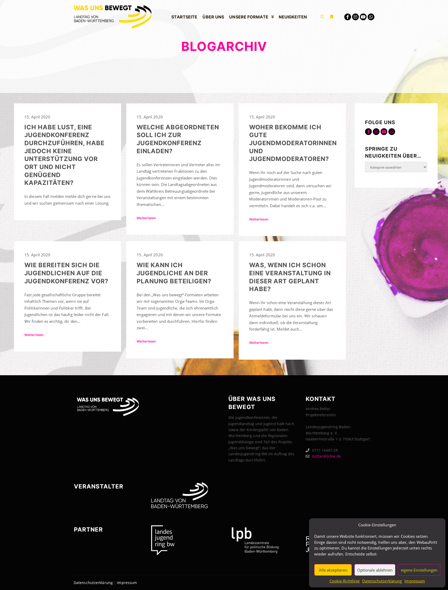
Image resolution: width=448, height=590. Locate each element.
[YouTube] (363, 17)
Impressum (414, 581)
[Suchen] (322, 17)
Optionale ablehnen (375, 570)
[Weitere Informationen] (331, 17)
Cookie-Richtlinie (345, 581)
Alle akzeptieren (333, 570)
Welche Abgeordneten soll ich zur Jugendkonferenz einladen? (178, 139)
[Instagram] (355, 17)
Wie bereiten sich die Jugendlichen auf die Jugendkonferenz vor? (66, 273)
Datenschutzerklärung (382, 581)
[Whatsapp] (371, 17)
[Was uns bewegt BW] (112, 17)
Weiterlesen (146, 218)
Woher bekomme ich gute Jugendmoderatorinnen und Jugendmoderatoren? (293, 143)
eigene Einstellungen (419, 570)
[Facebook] (347, 17)
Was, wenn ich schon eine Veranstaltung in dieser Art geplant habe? (290, 277)
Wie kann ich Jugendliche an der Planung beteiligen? (174, 273)
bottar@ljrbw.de (326, 456)
